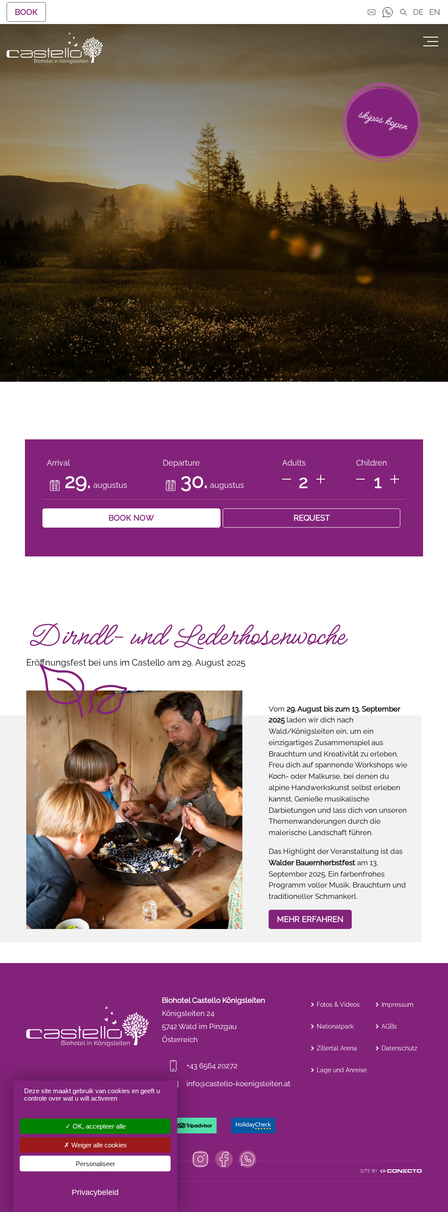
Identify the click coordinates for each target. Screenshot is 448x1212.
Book (26, 12)
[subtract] (286, 479)
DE (418, 12)
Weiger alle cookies (98, 1145)
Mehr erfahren (310, 919)
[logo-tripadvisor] (195, 1125)
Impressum (397, 1004)
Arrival (58, 462)
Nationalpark (335, 1026)
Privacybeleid (95, 1192)
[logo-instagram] (200, 1159)
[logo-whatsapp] (247, 1159)
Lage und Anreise (342, 1070)
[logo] (55, 48)
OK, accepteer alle (98, 1126)
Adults (294, 462)
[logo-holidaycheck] (253, 1125)
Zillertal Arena (337, 1048)
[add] (320, 479)
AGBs (389, 1026)
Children (371, 462)
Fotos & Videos (338, 1004)
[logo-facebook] (224, 1159)
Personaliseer (95, 1163)
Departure (181, 462)
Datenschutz (399, 1048)
